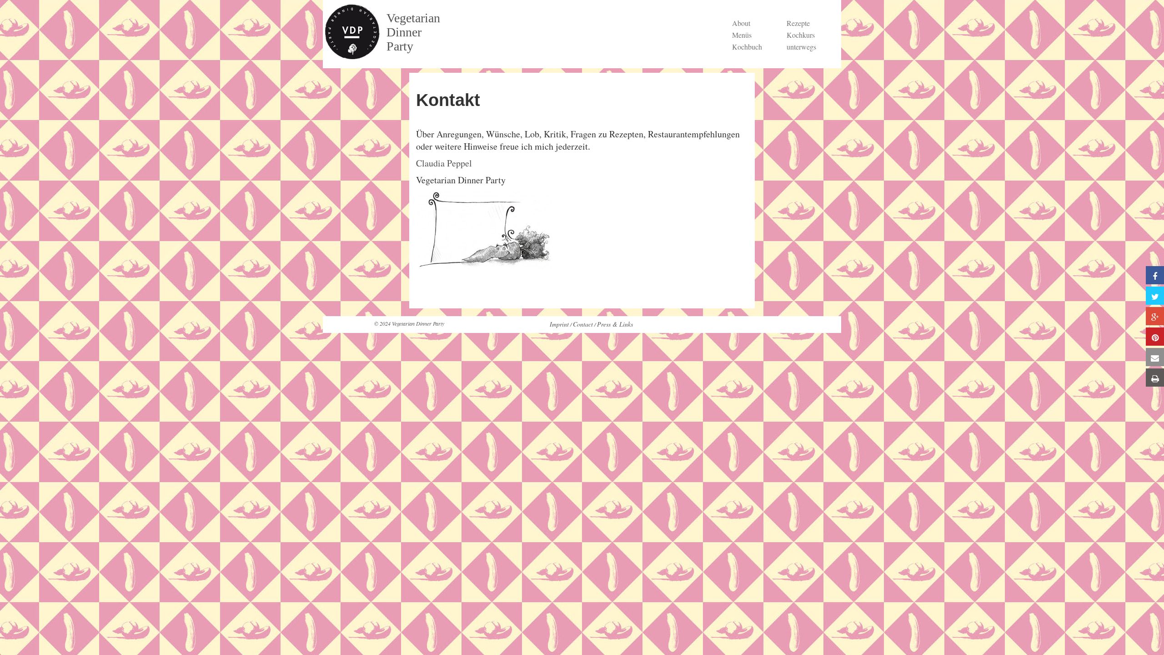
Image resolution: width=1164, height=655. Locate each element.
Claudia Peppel (444, 163)
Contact (583, 324)
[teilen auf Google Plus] (1155, 316)
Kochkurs (801, 35)
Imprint (559, 324)
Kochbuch (747, 46)
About (741, 23)
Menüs (742, 35)
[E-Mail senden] (1155, 357)
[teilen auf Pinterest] (1155, 337)
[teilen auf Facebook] (1155, 275)
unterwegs (801, 46)
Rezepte (798, 23)
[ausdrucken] (1155, 377)
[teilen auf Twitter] (1155, 296)
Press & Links (615, 324)
